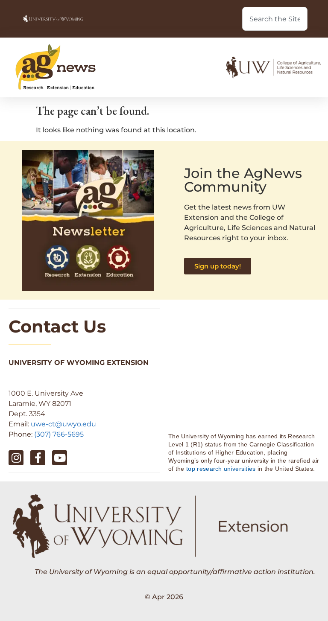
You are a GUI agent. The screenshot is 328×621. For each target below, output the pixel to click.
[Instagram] (16, 457)
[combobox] (275, 19)
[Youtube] (59, 457)
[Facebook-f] (37, 457)
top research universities (221, 468)
